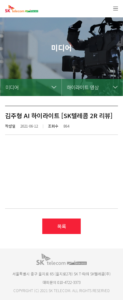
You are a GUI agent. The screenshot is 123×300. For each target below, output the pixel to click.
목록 (61, 226)
